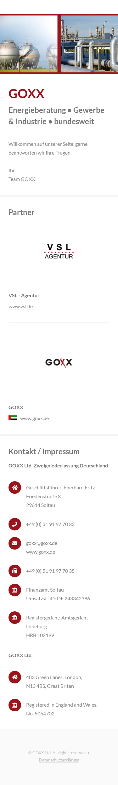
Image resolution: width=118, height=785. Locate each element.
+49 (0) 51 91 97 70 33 (50, 524)
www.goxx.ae (34, 418)
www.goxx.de (40, 552)
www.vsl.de (20, 306)
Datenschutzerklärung (59, 759)
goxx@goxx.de (41, 543)
